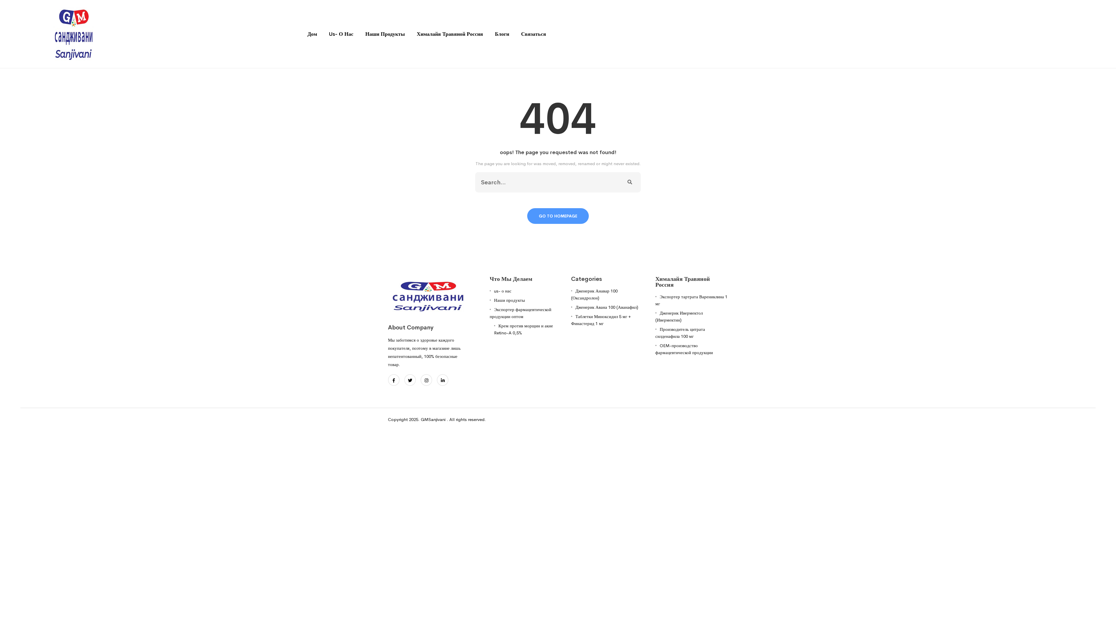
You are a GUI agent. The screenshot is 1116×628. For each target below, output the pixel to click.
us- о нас (341, 34)
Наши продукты (385, 34)
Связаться (533, 34)
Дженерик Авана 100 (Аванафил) (606, 307)
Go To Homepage (558, 216)
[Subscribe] (630, 182)
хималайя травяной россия (450, 34)
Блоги (502, 34)
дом (312, 34)
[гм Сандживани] (73, 34)
